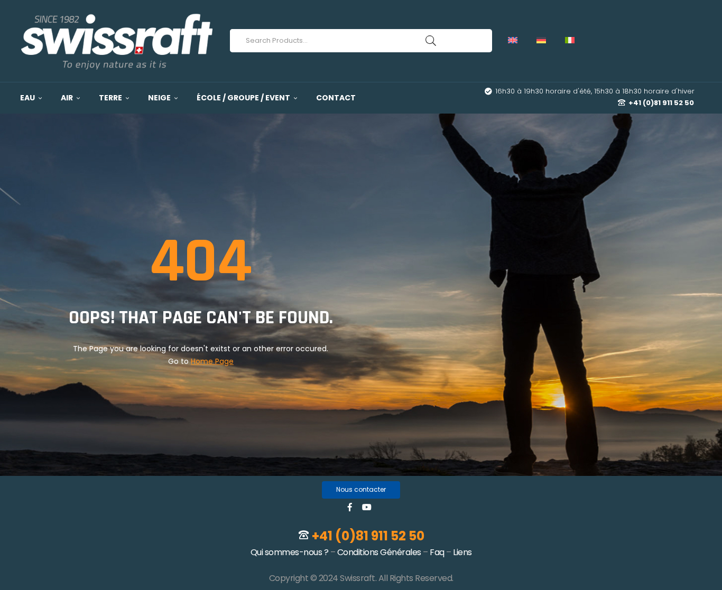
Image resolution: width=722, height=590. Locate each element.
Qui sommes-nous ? (290, 552)
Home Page (212, 361)
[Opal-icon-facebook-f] (349, 507)
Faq (437, 552)
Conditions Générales (379, 552)
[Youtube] (366, 507)
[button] (361, 490)
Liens (462, 552)
